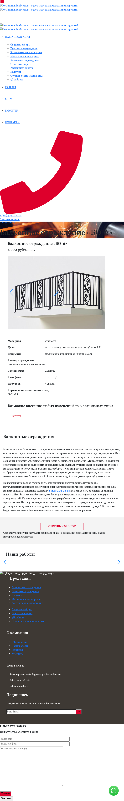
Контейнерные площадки (26, 52)
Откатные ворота (20, 64)
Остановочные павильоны (26, 76)
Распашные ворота (21, 68)
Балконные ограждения (25, 60)
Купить (15, 416)
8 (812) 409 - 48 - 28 (10, 216)
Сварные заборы (20, 45)
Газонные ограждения (23, 48)
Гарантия (17, 650)
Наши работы (20, 646)
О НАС (9, 99)
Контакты (18, 654)
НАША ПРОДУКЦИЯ (17, 37)
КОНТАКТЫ (12, 122)
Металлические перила (24, 56)
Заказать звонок (10, 219)
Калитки (15, 72)
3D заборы (16, 80)
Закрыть (6, 798)
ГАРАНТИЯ (11, 111)
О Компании (19, 642)
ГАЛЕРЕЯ (10, 87)
